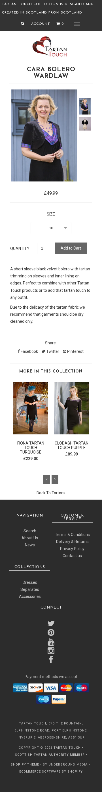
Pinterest (75, 351)
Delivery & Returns (72, 541)
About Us (30, 538)
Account (40, 24)
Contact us (72, 555)
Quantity (19, 248)
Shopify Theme (25, 764)
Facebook (29, 351)
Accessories (30, 596)
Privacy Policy (72, 548)
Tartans (58, 493)
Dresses (30, 582)
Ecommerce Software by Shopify (51, 771)
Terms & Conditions (72, 534)
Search (30, 531)
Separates (29, 589)
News (30, 545)
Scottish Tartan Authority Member (50, 755)
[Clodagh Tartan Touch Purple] (71, 433)
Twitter (52, 351)
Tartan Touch (67, 748)
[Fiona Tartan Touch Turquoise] (30, 433)
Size (51, 214)
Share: (51, 343)
